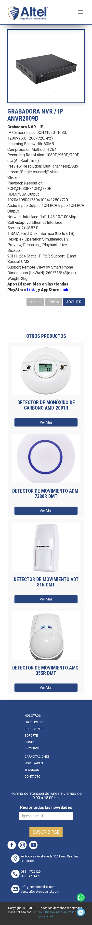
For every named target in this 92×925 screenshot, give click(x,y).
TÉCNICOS (32, 770)
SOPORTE (31, 735)
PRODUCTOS (34, 722)
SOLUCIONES (34, 729)
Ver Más (46, 422)
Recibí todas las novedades (46, 807)
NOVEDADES (34, 763)
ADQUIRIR (73, 302)
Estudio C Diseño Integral (48, 912)
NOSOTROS (33, 715)
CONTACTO (32, 776)
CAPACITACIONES (37, 756)
